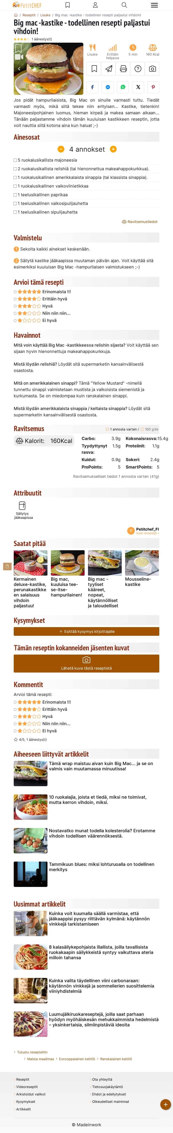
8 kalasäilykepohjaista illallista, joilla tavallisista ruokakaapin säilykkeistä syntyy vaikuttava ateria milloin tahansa (101, 952)
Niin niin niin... (55, 313)
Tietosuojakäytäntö (107, 1087)
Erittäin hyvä (54, 298)
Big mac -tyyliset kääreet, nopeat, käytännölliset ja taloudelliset (103, 592)
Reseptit (22, 1079)
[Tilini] (95, 5)
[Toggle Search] (124, 5)
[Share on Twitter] (138, 87)
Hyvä (47, 306)
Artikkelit (23, 1109)
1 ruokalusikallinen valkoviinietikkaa (53, 186)
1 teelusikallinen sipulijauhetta (47, 212)
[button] (19, 69)
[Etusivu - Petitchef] (16, 15)
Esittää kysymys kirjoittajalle (89, 631)
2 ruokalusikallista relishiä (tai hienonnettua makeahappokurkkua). (83, 168)
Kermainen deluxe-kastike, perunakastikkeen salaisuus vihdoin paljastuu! (30, 592)
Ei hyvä (49, 320)
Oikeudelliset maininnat (110, 1102)
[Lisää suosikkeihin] (93, 69)
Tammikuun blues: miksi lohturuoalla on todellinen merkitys (101, 867)
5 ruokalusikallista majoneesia (47, 160)
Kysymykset (25, 1102)
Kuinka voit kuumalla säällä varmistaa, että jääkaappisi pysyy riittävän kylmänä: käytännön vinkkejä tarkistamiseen (99, 919)
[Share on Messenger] (108, 87)
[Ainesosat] (7, 566)
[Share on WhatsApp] (123, 87)
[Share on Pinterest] (153, 87)
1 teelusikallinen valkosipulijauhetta (53, 203)
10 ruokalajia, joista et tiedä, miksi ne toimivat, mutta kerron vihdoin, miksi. (98, 799)
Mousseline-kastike (138, 581)
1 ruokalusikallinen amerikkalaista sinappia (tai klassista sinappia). (83, 177)
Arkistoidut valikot (31, 1094)
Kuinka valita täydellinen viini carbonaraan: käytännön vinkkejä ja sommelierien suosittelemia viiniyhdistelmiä (101, 986)
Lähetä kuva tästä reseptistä (86, 668)
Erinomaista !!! (56, 291)
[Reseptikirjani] (67, 5)
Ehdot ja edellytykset (109, 1094)
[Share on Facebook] (92, 87)
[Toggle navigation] (154, 5)
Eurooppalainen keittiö (77, 1059)
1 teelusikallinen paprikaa (43, 194)
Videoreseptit (27, 1087)
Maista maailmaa (40, 1059)
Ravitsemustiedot (142, 221)
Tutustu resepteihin (32, 1052)
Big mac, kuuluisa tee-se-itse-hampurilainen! (66, 587)
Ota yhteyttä (102, 1079)
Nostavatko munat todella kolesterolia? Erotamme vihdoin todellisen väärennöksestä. (102, 833)
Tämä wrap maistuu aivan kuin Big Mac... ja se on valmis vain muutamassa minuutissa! (101, 766)
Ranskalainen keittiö (116, 1059)
